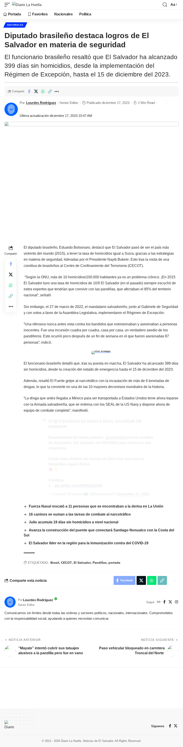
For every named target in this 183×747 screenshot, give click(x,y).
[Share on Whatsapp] (43, 91)
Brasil (54, 562)
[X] (170, 602)
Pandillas (100, 562)
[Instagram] (177, 602)
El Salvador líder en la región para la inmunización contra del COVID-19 (88, 543)
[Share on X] (36, 91)
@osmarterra (117, 437)
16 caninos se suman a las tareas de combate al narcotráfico (80, 514)
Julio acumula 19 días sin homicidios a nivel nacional (73, 522)
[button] (8, 5)
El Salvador (82, 562)
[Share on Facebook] (29, 91)
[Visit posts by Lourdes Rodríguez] (11, 109)
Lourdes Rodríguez (41, 103)
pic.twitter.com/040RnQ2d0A (79, 485)
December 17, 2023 (133, 494)
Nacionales (15, 25)
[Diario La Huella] (27, 5)
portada (114, 562)
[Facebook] (164, 602)
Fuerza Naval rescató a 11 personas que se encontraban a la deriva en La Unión (96, 506)
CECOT (66, 562)
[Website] (158, 602)
